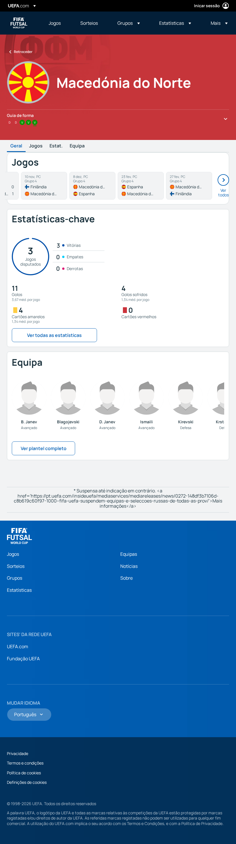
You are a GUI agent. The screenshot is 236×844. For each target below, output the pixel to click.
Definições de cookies (27, 782)
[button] (129, 23)
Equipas (128, 554)
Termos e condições (25, 763)
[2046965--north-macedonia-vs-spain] (92, 186)
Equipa (77, 146)
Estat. (56, 146)
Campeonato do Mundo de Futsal (19, 23)
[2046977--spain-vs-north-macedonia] (141, 186)
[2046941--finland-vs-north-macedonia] (44, 186)
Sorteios (15, 566)
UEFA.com (17, 646)
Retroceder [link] (23, 51)
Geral (16, 146)
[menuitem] (57, 23)
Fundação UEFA (23, 658)
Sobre (126, 578)
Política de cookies (24, 772)
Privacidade (17, 753)
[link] (54, 23)
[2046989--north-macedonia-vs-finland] (189, 186)
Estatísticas (19, 590)
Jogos (36, 146)
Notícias (129, 566)
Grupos (14, 578)
